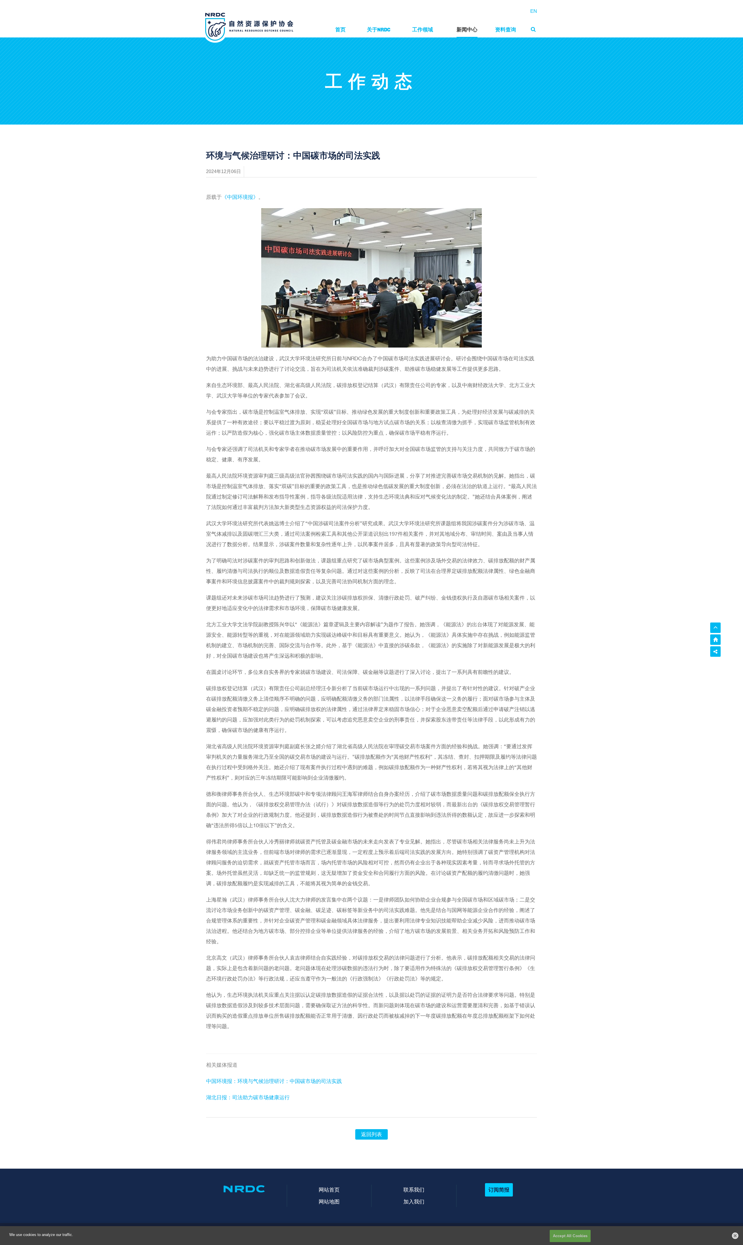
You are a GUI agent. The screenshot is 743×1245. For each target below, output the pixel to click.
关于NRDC (378, 29)
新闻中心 (467, 29)
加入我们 (413, 1202)
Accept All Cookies (570, 1236)
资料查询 (505, 29)
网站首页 (329, 1190)
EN (533, 11)
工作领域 (422, 29)
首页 (340, 29)
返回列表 (371, 1134)
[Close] (735, 1236)
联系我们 (413, 1190)
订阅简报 (498, 1190)
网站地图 (329, 1202)
